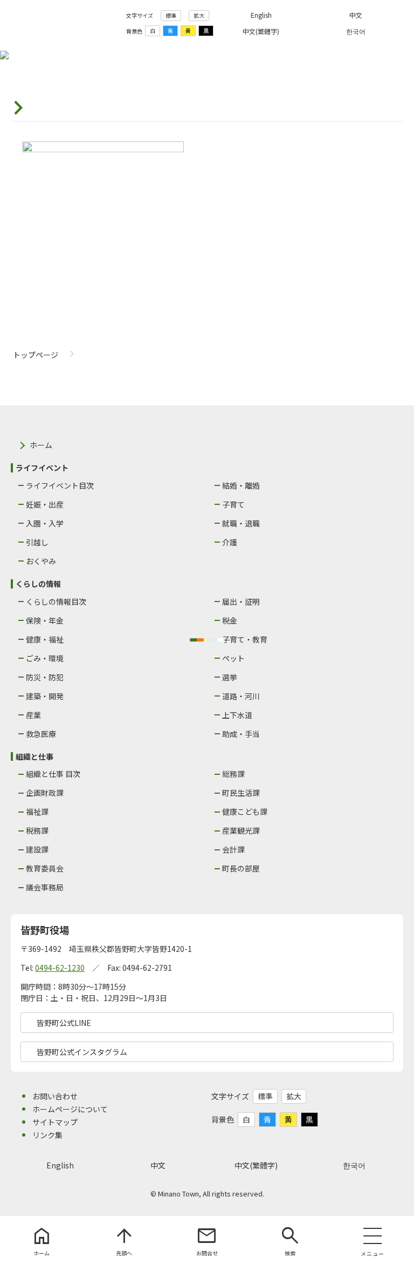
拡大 (199, 15)
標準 (170, 15)
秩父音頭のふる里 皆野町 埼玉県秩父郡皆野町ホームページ (64, 23)
